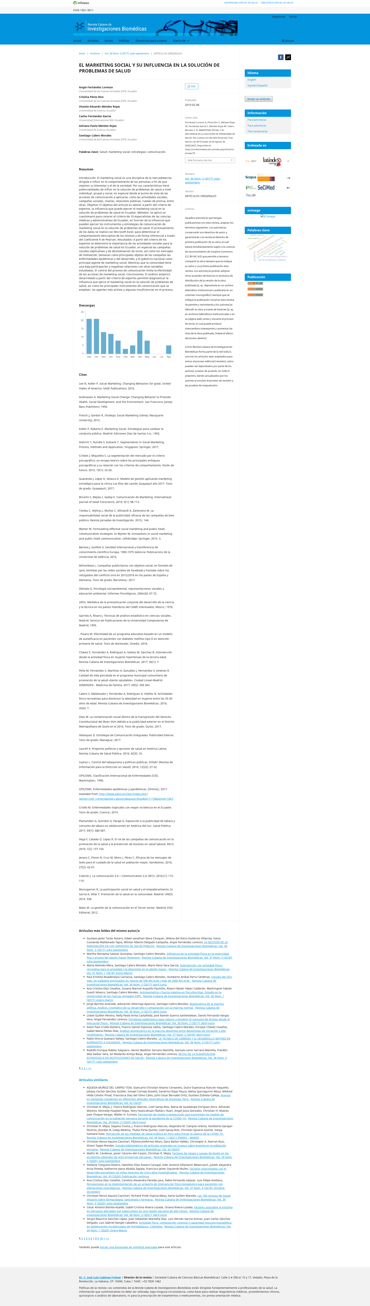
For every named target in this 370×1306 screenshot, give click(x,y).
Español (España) (257, 85)
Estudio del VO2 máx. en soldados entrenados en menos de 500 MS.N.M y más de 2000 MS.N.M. (159, 979)
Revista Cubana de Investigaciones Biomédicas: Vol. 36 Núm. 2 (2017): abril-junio (151, 982)
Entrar (293, 16)
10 (101, 1238)
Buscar (289, 40)
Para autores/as (257, 125)
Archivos (92, 40)
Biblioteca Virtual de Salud (277, 2)
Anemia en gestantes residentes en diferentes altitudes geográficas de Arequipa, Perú (158, 1097)
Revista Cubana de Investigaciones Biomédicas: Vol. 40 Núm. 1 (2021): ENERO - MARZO (143, 1137)
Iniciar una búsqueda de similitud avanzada (128, 1247)
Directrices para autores (151, 40)
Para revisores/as (257, 131)
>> (89, 1068)
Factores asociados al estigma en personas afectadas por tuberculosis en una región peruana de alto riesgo (160, 1209)
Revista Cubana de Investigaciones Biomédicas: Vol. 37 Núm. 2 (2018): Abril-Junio (157, 1035)
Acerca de (180, 40)
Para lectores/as (257, 119)
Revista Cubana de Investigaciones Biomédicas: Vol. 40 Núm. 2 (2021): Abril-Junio (150, 1213)
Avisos (109, 40)
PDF (193, 86)
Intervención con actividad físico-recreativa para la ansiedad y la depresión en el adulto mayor (155, 967)
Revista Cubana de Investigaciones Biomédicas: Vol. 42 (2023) (140, 1149)
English (252, 79)
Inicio (82, 53)
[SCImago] (268, 216)
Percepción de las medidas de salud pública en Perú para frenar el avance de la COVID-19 (164, 1134)
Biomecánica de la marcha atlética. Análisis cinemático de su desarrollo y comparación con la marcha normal (155, 1006)
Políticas (124, 40)
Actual (77, 40)
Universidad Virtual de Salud (241, 2)
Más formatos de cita (200, 160)
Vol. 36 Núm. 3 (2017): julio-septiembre (127, 53)
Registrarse (278, 16)
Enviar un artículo (258, 99)
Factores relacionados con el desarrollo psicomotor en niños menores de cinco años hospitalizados (156, 1170)
